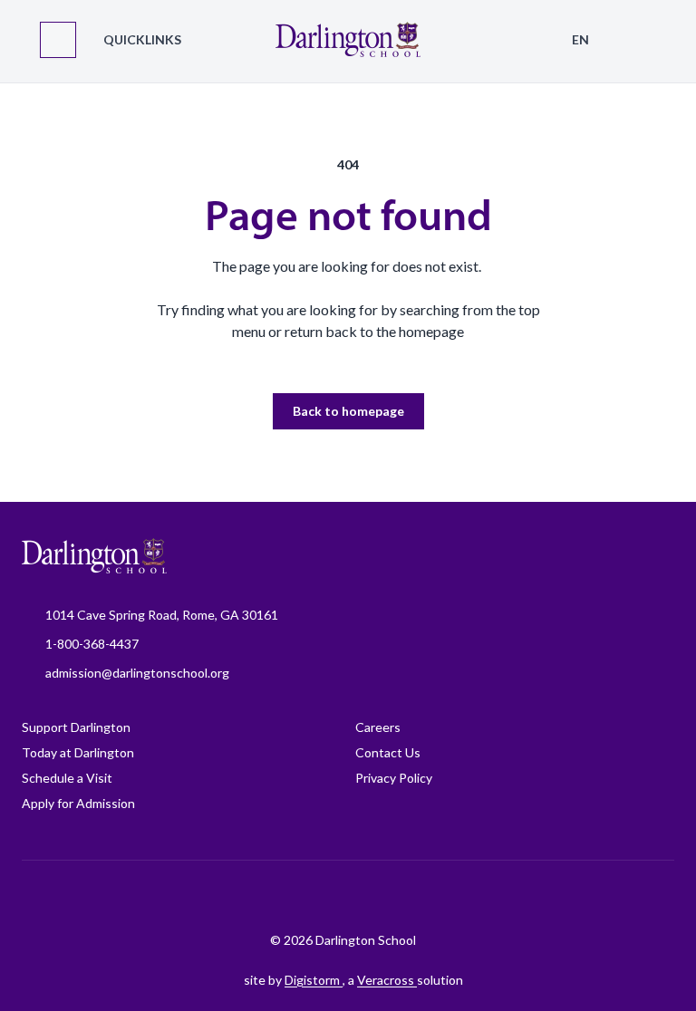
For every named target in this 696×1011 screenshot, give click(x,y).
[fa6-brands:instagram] (285, 896)
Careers (378, 727)
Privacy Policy (393, 777)
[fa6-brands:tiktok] (330, 896)
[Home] (348, 41)
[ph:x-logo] (466, 896)
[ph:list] (58, 40)
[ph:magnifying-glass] (638, 40)
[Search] (638, 40)
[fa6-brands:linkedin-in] (376, 896)
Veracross (387, 979)
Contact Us (387, 752)
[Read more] (240, 896)
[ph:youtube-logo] (421, 896)
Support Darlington (76, 727)
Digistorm (314, 979)
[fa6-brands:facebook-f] (240, 896)
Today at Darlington (78, 752)
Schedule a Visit (67, 777)
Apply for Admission (78, 803)
